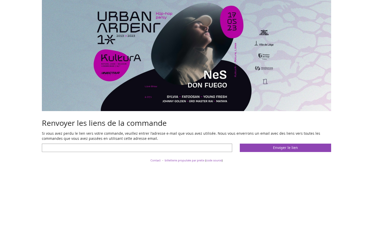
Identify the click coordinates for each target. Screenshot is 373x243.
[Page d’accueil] (186, 55)
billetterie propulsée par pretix (185, 160)
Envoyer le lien (285, 147)
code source (214, 160)
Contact (155, 160)
